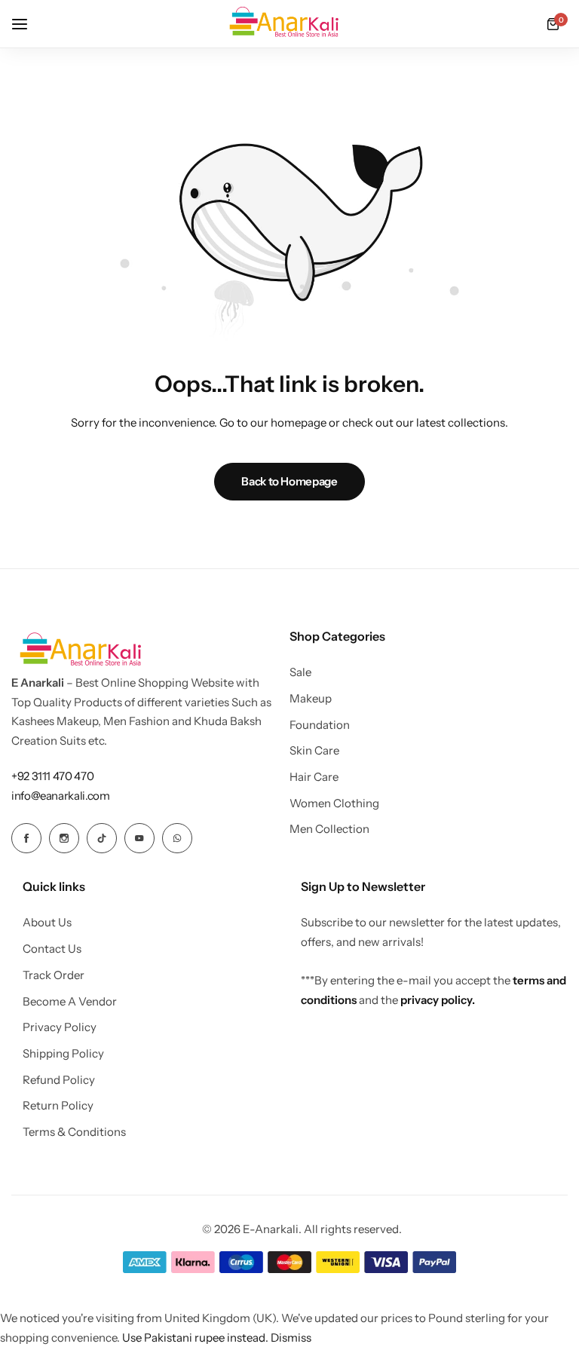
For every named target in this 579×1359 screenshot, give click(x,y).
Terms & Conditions (74, 1132)
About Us (47, 922)
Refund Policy (59, 1080)
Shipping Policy (63, 1054)
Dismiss (291, 1337)
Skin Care (314, 751)
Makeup (311, 699)
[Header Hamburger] (27, 23)
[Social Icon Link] (26, 838)
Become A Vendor (70, 1002)
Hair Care (314, 777)
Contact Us (52, 949)
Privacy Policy (59, 1027)
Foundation (320, 725)
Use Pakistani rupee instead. (195, 1337)
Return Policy (58, 1106)
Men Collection (329, 829)
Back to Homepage (289, 481)
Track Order (53, 975)
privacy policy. (437, 1000)
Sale (300, 672)
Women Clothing (334, 803)
